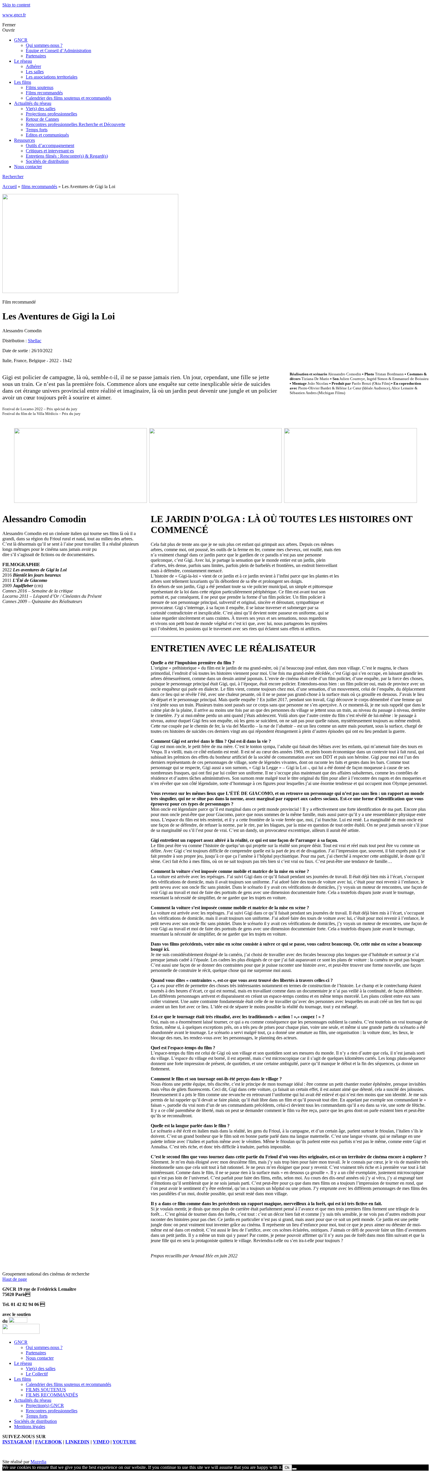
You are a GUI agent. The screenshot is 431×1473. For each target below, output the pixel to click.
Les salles (35, 71)
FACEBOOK (48, 1441)
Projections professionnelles (51, 113)
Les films (22, 82)
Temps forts (36, 129)
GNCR (21, 40)
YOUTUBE (124, 1441)
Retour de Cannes (42, 119)
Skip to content (16, 4)
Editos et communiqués (47, 134)
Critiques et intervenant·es (50, 150)
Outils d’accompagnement (50, 145)
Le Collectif (37, 1373)
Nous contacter (28, 166)
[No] (294, 1469)
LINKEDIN (77, 1441)
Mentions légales (29, 1426)
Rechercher (12, 176)
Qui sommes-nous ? (44, 45)
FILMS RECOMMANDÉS (52, 1394)
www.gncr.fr (14, 14)
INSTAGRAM (17, 1441)
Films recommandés (44, 92)
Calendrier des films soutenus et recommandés (68, 98)
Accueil (9, 186)
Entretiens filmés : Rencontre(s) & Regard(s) (67, 156)
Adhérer (33, 66)
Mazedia (38, 1461)
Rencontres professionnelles (51, 1410)
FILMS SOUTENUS (46, 1389)
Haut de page (14, 1279)
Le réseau (23, 61)
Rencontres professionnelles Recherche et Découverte (75, 124)
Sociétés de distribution (47, 161)
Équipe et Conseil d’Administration (58, 50)
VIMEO (101, 1441)
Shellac (34, 340)
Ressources (24, 140)
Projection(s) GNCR (45, 1405)
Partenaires (36, 55)
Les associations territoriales (51, 76)
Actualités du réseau (32, 103)
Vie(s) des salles (40, 108)
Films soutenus (39, 87)
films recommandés (39, 186)
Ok (287, 1467)
